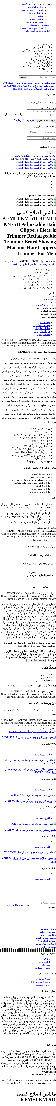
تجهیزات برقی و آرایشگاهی (36, 4)
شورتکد (46, 965)
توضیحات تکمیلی (41, 325)
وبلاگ (47, 959)
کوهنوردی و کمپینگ (40, 25)
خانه (54, 155)
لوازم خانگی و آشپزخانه (38, 31)
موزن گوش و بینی (34, 22)
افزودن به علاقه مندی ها (43, 305)
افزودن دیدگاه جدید (36, 660)
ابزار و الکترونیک (35, 7)
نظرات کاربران (42, 328)
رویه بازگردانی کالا (40, 981)
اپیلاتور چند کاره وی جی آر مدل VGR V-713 (29, 737)
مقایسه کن (13, 905)
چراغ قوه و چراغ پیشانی (31, 28)
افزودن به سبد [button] (42, 754)
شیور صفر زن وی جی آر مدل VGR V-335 (30, 829)
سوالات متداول (42, 979)
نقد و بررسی (43, 334)
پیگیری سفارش (42, 968)
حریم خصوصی (42, 984)
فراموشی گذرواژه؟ (24, 120)
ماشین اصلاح (37, 19)
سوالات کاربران (42, 331)
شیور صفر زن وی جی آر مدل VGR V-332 (30, 801)
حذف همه (24, 905)
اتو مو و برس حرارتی (33, 10)
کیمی (14, 264)
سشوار (40, 16)
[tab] (25, 322)
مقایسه (52, 302)
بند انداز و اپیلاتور (35, 13)
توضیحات (45, 322)
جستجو (23, 77)
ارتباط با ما (44, 962)
